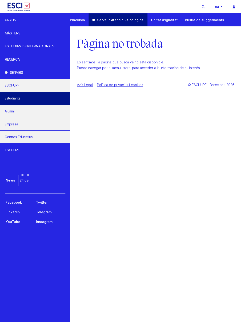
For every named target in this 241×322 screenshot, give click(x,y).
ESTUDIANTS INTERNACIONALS (29, 46)
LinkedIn (13, 212)
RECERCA (12, 59)
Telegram (44, 212)
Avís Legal (85, 85)
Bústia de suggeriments (204, 20)
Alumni (10, 111)
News (10, 180)
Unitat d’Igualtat (164, 20)
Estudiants (12, 98)
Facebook (14, 202)
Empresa (11, 124)
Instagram (44, 222)
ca (217, 6)
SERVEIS (16, 72)
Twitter (42, 202)
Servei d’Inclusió (71, 20)
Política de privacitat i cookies (120, 85)
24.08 (24, 180)
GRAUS (10, 20)
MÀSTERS (12, 33)
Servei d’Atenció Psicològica (120, 20)
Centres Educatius (19, 137)
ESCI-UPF (12, 85)
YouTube (13, 222)
